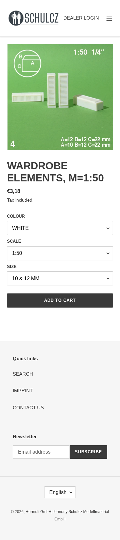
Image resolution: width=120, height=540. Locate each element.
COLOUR (16, 216)
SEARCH (23, 374)
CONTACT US (28, 407)
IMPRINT (23, 390)
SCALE (14, 241)
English (58, 492)
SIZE (12, 266)
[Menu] (109, 18)
